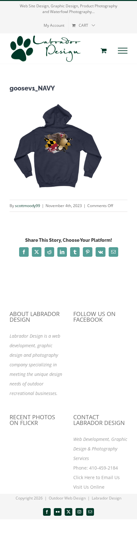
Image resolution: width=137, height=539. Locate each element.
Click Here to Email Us (96, 477)
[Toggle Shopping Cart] (104, 50)
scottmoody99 (27, 205)
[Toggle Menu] (122, 51)
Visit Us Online (89, 487)
